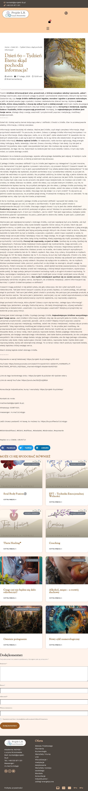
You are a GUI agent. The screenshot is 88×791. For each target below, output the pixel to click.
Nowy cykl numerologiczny (64, 639)
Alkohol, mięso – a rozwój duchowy (64, 591)
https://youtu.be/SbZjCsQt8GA (34, 380)
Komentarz (3, 664)
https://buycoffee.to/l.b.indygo (54, 421)
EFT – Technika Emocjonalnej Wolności (66, 495)
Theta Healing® (12, 543)
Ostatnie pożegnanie (15, 639)
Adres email (3, 697)
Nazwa (2, 685)
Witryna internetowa (6, 708)
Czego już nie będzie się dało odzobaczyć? (19, 591)
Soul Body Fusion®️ (15, 494)
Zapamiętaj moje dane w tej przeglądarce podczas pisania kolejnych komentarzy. (25, 719)
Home (7, 47)
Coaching (54, 543)
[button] (8, 447)
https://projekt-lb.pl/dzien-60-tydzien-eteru (48, 376)
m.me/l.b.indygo (11, 766)
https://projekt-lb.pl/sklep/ (51, 389)
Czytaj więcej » (9, 499)
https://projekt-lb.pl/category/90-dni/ (43, 359)
